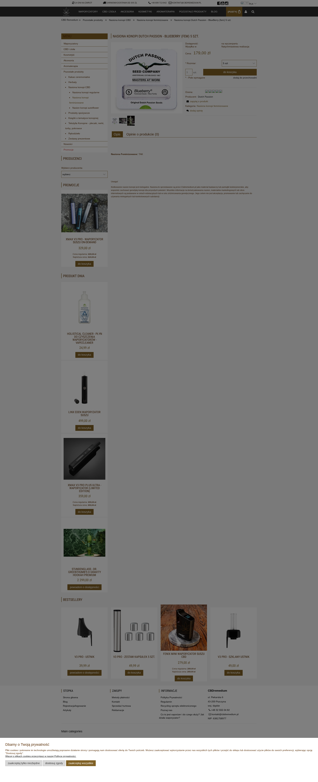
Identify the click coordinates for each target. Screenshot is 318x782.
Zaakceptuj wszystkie (80, 763)
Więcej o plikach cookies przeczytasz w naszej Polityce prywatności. (40, 756)
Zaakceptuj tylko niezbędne (24, 763)
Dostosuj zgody (54, 763)
